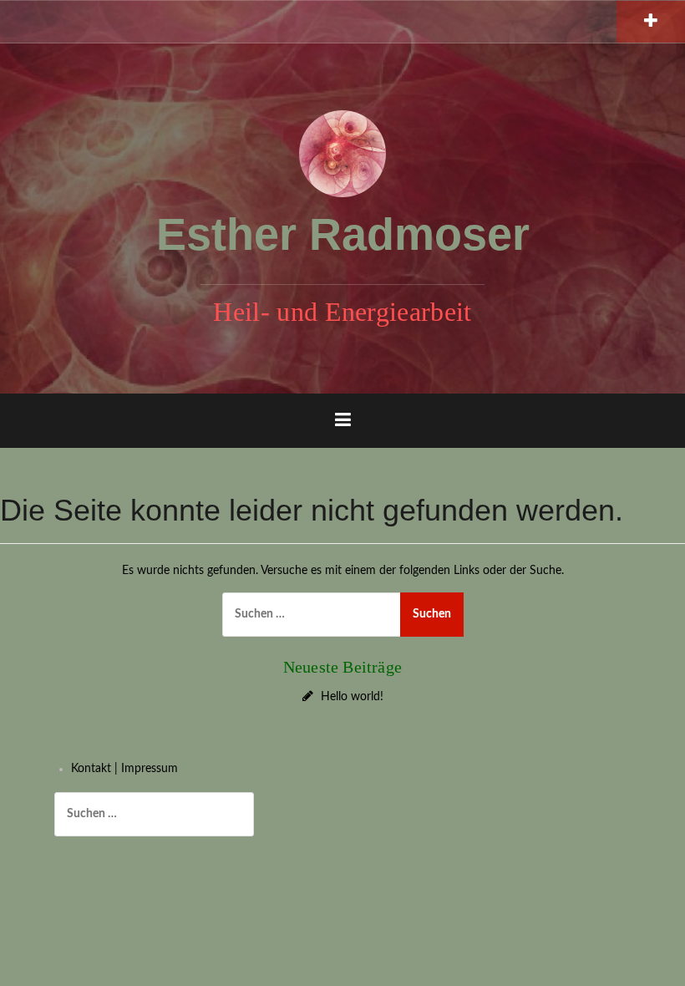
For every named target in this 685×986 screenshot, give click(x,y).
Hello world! (352, 697)
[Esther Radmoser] (342, 153)
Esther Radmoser (343, 234)
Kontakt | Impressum (124, 769)
